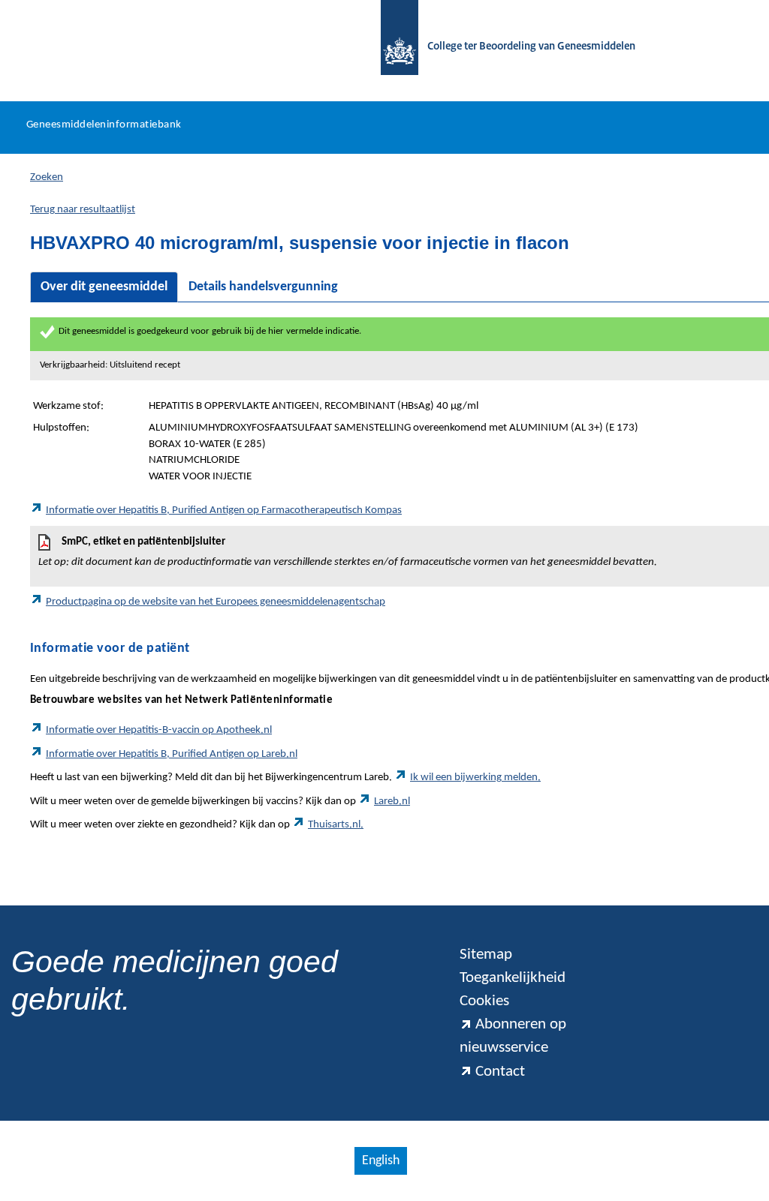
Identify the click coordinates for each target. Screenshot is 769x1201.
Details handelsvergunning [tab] (263, 287)
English (381, 1161)
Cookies (484, 1001)
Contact (500, 1071)
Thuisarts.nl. (335, 824)
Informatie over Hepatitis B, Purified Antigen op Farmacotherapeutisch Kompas (224, 510)
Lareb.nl (392, 801)
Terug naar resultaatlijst (82, 209)
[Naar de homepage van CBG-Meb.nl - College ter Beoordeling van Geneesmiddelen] (392, 47)
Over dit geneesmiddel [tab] (104, 287)
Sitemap (486, 954)
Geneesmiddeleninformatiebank (104, 125)
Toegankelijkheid (512, 978)
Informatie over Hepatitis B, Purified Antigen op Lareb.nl (171, 754)
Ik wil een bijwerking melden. (475, 777)
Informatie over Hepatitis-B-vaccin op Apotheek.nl (159, 730)
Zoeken (46, 177)
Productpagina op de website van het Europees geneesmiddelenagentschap (215, 602)
